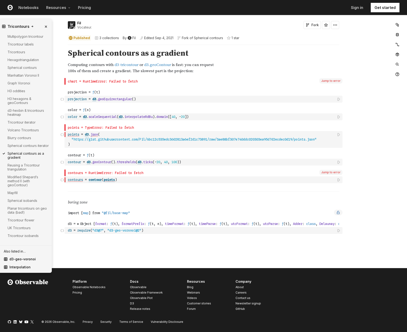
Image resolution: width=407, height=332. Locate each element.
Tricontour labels (21, 44)
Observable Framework (146, 292)
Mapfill (13, 193)
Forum (191, 309)
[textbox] (203, 99)
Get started (385, 7)
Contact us (243, 298)
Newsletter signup (248, 303)
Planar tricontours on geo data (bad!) (27, 210)
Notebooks (28, 7)
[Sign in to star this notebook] (326, 25)
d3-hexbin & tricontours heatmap (26, 112)
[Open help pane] (397, 74)
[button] (62, 47)
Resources (56, 7)
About (240, 287)
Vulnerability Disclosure (167, 322)
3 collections (109, 38)
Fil (79, 23)
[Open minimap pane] (397, 45)
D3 (132, 303)
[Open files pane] (397, 25)
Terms (131, 322)
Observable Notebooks (89, 287)
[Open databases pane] (397, 35)
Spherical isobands (22, 201)
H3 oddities (16, 91)
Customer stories (199, 303)
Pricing (84, 7)
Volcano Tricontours (23, 130)
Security (106, 322)
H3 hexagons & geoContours (19, 101)
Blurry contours (19, 138)
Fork (315, 25)
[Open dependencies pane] (397, 54)
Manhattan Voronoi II (23, 75)
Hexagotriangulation (23, 60)
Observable (138, 287)
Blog (190, 287)
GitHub (240, 309)
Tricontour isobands (23, 236)
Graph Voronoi (19, 83)
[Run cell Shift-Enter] (338, 99)
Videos (192, 298)
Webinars (193, 292)
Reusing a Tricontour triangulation (24, 167)
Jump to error (331, 81)
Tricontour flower (21, 220)
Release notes (140, 309)
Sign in (357, 7)
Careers (241, 292)
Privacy (88, 322)
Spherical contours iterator (28, 146)
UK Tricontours (19, 228)
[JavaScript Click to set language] (62, 99)
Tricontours (16, 52)
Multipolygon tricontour (25, 36)
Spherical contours (208, 38)
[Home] (28, 295)
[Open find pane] (397, 64)
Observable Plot (141, 298)
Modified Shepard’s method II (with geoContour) (23, 181)
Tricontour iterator (22, 122)
